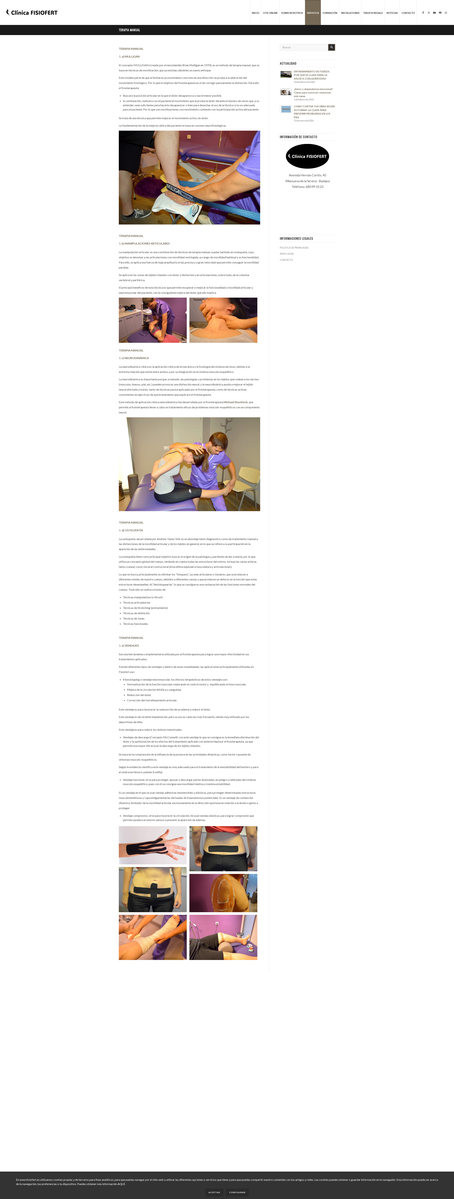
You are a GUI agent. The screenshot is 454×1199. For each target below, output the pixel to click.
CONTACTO (286, 259)
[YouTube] (434, 13)
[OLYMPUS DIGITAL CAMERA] (154, 846)
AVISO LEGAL (287, 253)
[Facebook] (423, 13)
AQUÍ (121, 1184)
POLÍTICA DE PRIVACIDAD (294, 247)
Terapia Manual (129, 30)
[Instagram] (446, 13)
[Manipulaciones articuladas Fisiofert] (154, 321)
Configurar (237, 1192)
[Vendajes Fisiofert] (224, 850)
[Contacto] (440, 13)
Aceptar (214, 1192)
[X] (429, 13)
